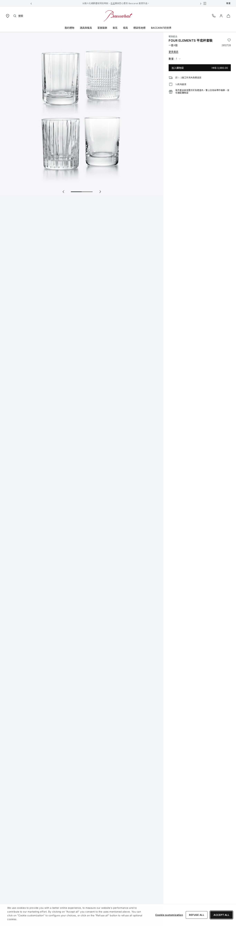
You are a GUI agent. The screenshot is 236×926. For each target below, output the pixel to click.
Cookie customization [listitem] (169, 914)
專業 (228, 3)
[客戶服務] (214, 15)
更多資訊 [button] (173, 51)
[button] (31, 3)
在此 (113, 3)
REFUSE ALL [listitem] (196, 914)
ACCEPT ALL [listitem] (221, 914)
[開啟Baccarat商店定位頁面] (8, 15)
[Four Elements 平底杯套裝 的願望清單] (229, 41)
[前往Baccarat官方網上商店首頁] (118, 16)
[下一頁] (100, 192)
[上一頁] (63, 192)
